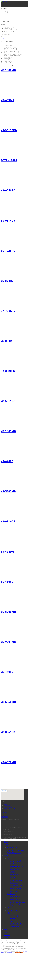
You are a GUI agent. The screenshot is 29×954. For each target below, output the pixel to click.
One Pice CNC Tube (16, 924)
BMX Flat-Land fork (16, 866)
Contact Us (4, 817)
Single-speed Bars (16, 905)
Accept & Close (18, 952)
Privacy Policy (10, 952)
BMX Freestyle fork (16, 861)
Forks (9, 858)
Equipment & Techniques (15, 850)
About (6, 844)
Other (9, 913)
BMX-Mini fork (15, 869)
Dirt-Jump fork (15, 875)
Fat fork (12, 877)
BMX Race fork (15, 864)
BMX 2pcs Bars (15, 896)
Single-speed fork (16, 880)
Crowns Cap (14, 916)
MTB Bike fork (14, 872)
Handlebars (11, 894)
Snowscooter (14, 891)
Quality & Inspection (14, 853)
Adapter (12, 918)
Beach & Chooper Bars (17, 902)
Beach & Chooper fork (17, 888)
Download (7, 935)
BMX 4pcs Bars (15, 899)
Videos (6, 932)
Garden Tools (14, 926)
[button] (4, 38)
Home (6, 842)
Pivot (11, 921)
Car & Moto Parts (12, 910)
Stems (9, 907)
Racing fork (14, 883)
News (6, 929)
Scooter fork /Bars (16, 885)
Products (7, 855)
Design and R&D (12, 847)
